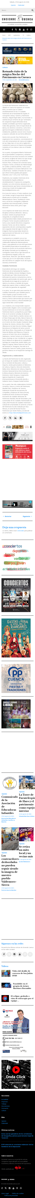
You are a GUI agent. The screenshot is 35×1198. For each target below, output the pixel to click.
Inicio (3, 35)
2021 (9, 35)
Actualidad (4, 1099)
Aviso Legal (5, 1193)
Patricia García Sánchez (8, 890)
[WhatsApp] (30, 954)
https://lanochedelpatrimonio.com (20, 413)
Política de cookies (18, 1193)
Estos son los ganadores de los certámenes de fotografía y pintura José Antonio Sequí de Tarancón (17, 1136)
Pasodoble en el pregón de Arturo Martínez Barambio (22, 986)
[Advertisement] (17, 478)
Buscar (32, 10)
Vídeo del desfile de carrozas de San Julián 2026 (22, 973)
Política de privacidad (11, 1195)
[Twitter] (9, 954)
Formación (4, 1108)
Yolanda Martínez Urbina (26, 816)
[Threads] (24, 954)
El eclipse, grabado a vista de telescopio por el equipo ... (22, 998)
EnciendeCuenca (24, 80)
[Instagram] (14, 954)
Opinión (13, 5)
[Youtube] (19, 954)
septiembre (16, 35)
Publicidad (21, 5)
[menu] (4, 29)
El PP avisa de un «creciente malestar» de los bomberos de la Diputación (17, 1145)
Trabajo (3, 1104)
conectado (20, 531)
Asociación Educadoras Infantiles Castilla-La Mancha (8, 820)
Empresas (4, 1102)
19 (23, 35)
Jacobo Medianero (24, 862)
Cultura (29, 35)
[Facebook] (3, 954)
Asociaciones (5, 1106)
